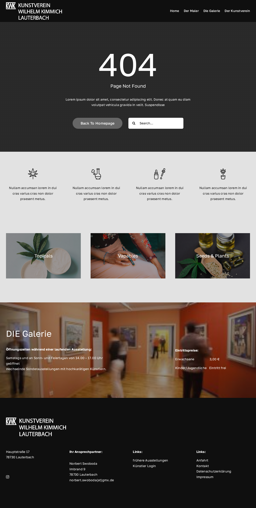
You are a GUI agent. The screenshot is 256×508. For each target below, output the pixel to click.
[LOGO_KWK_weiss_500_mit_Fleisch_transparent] (34, 2)
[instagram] (7, 476)
